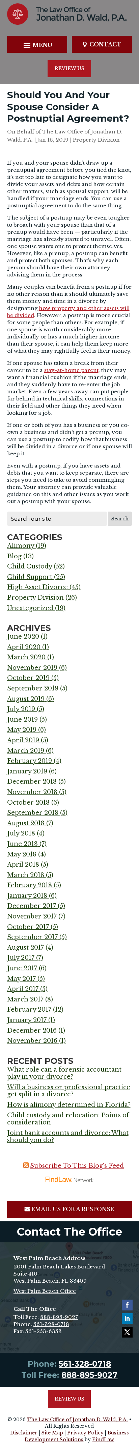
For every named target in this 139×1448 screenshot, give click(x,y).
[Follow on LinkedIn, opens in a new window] (127, 1318)
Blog (14, 556)
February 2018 (29, 885)
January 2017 (27, 1020)
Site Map (52, 1433)
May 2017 (21, 978)
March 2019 (25, 750)
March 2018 (25, 875)
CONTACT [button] (105, 44)
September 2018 (32, 812)
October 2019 (28, 678)
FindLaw (103, 1439)
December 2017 (31, 906)
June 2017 (22, 968)
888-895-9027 (59, 1317)
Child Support (29, 577)
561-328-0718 (51, 1324)
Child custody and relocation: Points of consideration (68, 1119)
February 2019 (29, 761)
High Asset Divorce (37, 587)
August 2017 (25, 947)
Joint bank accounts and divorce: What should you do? (68, 1136)
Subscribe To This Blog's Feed (77, 1166)
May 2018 (21, 854)
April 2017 (22, 989)
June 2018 (22, 844)
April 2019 (23, 740)
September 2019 (32, 688)
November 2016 (32, 1040)
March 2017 (25, 999)
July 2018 (21, 833)
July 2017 (20, 957)
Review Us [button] (69, 68)
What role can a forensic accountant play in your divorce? (64, 1073)
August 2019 (26, 699)
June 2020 (23, 636)
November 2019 (32, 667)
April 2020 (23, 647)
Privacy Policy (85, 1433)
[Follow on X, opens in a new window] (127, 1332)
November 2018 (32, 792)
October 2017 (28, 927)
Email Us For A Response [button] (72, 1209)
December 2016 (32, 1030)
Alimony (20, 546)
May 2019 (21, 729)
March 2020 (26, 657)
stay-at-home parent (71, 370)
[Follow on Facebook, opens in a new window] (127, 1305)
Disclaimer (23, 1433)
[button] (37, 44)
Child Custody (29, 566)
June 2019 (22, 719)
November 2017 (32, 916)
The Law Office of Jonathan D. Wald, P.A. (77, 1419)
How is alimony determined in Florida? (69, 1105)
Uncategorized (30, 608)
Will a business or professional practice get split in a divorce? (68, 1090)
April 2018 (23, 864)
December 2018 (32, 781)
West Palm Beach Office (44, 1291)
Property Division (96, 140)
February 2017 (29, 1009)
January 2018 (27, 895)
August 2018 (26, 823)
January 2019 (27, 771)
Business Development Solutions (77, 1436)
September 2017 (32, 937)
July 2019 (21, 709)
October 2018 (28, 802)
